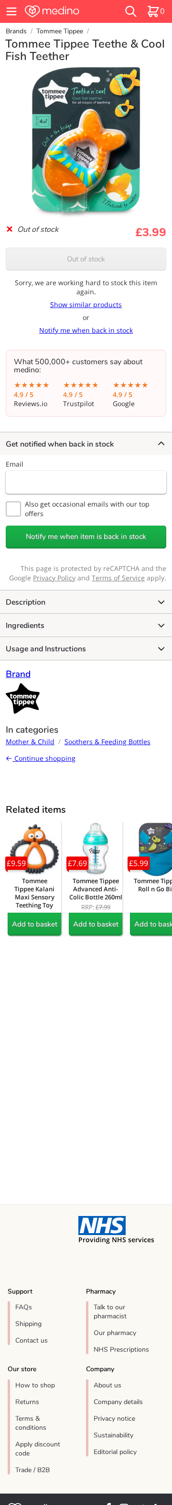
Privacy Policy (54, 577)
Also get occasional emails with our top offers (87, 508)
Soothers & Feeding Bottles (107, 741)
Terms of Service (118, 577)
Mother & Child (30, 741)
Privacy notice (114, 1418)
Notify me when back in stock (86, 330)
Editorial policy (115, 1451)
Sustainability (113, 1435)
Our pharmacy (115, 1332)
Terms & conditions (30, 1423)
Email (14, 463)
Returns (27, 1401)
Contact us (31, 1340)
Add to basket (34, 924)
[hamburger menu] (11, 11)
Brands (16, 31)
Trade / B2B (32, 1470)
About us (107, 1385)
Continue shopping (43, 758)
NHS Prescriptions (121, 1349)
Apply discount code (37, 1449)
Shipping (28, 1323)
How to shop (35, 1385)
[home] (63, 11)
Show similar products (86, 304)
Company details (118, 1401)
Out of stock (86, 259)
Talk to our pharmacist (110, 1312)
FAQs (23, 1307)
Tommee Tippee (59, 31)
